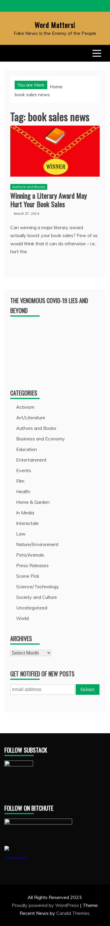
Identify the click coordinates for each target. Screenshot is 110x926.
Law (21, 534)
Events (23, 470)
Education (26, 449)
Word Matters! (55, 24)
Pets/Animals (30, 555)
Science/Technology (37, 586)
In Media (25, 513)
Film (20, 481)
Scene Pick (27, 576)
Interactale (27, 523)
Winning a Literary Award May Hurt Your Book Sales (48, 199)
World (22, 618)
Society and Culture (36, 597)
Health (23, 491)
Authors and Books (28, 187)
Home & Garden (33, 502)
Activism (25, 407)
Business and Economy (40, 439)
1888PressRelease (16, 857)
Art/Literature (30, 417)
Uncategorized (31, 608)
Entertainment (31, 460)
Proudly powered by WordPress (46, 905)
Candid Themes (72, 913)
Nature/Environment (37, 544)
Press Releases (32, 565)
